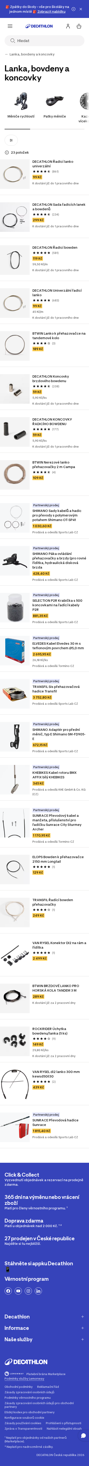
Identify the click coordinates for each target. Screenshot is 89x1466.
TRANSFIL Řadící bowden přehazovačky (53, 902)
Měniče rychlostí (21, 116)
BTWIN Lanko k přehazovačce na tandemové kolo (59, 335)
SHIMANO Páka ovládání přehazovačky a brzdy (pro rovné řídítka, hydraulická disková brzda (59, 560)
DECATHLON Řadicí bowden (54, 247)
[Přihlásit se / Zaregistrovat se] (68, 26)
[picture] (15, 174)
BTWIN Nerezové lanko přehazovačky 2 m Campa (53, 464)
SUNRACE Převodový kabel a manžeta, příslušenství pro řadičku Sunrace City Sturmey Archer (57, 822)
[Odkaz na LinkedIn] (38, 1291)
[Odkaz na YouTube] (18, 1291)
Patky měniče (55, 116)
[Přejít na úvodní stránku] (39, 26)
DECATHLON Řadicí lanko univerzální (53, 164)
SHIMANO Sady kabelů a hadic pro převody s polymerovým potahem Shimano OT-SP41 (57, 515)
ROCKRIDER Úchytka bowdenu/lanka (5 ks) (50, 1031)
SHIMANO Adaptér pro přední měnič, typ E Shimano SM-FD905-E (59, 734)
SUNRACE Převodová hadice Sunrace (55, 1122)
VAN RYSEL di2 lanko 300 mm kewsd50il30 (56, 1074)
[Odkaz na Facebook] (8, 1291)
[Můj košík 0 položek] (78, 26)
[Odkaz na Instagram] (28, 1291)
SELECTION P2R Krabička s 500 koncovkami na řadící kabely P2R (57, 605)
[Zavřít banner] (80, 9)
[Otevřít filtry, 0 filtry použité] (11, 140)
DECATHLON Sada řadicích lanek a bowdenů (59, 207)
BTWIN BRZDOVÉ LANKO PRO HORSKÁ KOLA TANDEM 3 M (56, 988)
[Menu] (10, 26)
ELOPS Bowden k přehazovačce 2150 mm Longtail (58, 859)
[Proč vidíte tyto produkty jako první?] (7, 152)
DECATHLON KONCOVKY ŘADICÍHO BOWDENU (52, 421)
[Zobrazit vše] (6, 54)
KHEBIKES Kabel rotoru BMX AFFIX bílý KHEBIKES (54, 775)
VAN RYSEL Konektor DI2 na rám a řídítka (59, 945)
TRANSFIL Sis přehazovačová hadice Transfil (56, 689)
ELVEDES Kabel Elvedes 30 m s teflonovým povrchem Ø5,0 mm (58, 646)
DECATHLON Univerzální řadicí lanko (57, 292)
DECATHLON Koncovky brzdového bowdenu (51, 378)
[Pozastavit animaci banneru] (73, 9)
